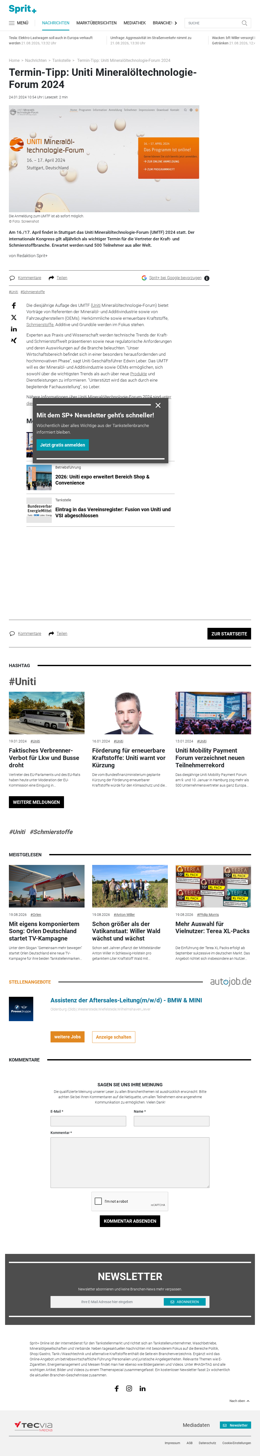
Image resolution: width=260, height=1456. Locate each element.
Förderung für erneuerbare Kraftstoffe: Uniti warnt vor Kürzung (129, 758)
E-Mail (56, 1111)
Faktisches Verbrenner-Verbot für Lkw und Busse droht (44, 758)
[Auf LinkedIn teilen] (14, 329)
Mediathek (135, 23)
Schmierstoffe (40, 324)
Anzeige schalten (113, 1037)
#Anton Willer (124, 915)
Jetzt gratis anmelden (62, 445)
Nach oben (237, 1401)
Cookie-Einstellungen (236, 1443)
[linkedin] (142, 1388)
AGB (189, 1443)
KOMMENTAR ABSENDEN (130, 1221)
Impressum (172, 1443)
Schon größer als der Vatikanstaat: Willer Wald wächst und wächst (126, 931)
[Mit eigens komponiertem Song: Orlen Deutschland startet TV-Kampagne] (47, 886)
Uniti (96, 305)
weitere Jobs (67, 1036)
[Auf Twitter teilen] (14, 317)
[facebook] (117, 1388)
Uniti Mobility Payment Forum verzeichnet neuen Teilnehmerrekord (210, 758)
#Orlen (35, 915)
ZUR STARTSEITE (229, 633)
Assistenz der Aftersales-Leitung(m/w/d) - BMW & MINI (126, 1000)
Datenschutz (207, 1443)
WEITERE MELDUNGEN (36, 802)
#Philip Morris (208, 915)
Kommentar (60, 1133)
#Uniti (22, 682)
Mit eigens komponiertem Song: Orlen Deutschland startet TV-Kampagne (44, 931)
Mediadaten (196, 1425)
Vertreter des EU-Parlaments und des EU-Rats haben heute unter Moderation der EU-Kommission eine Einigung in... (44, 780)
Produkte (138, 373)
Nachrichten (55, 23)
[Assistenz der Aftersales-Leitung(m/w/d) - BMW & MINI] (21, 1008)
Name (138, 1111)
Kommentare (29, 277)
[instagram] (129, 1388)
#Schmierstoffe (50, 832)
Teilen (62, 277)
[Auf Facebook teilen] (14, 305)
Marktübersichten (96, 23)
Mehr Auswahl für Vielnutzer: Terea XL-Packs (212, 927)
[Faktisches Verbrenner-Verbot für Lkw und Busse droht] (47, 713)
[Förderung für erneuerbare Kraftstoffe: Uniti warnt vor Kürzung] (130, 713)
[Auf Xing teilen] (14, 340)
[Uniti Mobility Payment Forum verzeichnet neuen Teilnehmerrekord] (213, 713)
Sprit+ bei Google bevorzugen (175, 277)
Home (14, 60)
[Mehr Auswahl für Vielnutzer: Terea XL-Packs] (213, 886)
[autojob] (230, 982)
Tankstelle (61, 60)
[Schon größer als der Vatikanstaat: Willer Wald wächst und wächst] (130, 886)
